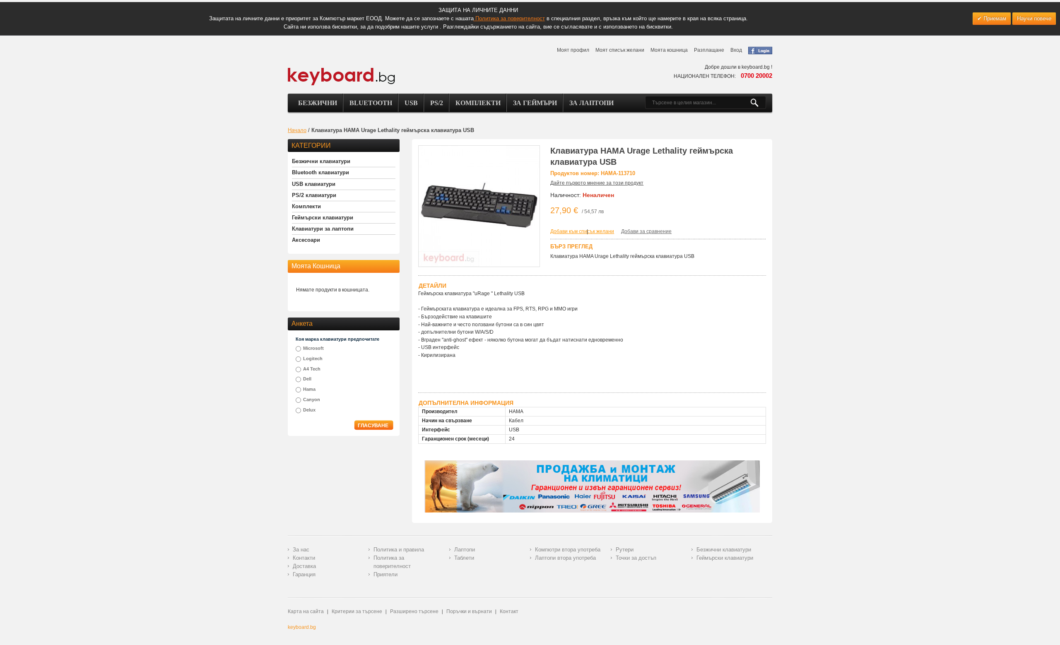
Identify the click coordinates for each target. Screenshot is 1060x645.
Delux (309, 409)
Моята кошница (669, 50)
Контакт (509, 611)
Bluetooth (370, 102)
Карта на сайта (306, 611)
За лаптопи (591, 102)
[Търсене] (758, 103)
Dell (307, 378)
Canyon (311, 399)
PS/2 (436, 102)
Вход (736, 50)
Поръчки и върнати (469, 611)
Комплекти (478, 102)
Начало (297, 130)
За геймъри (535, 102)
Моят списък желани (619, 50)
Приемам (994, 18)
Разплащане (709, 50)
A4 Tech (311, 368)
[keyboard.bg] (341, 70)
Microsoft (313, 348)
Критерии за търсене (357, 611)
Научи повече (1034, 18)
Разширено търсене (414, 611)
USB (411, 102)
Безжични (317, 102)
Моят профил (573, 50)
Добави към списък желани (582, 231)
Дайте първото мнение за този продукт (596, 183)
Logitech (313, 358)
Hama (309, 389)
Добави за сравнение (646, 231)
